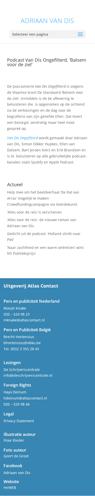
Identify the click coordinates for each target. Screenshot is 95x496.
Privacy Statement (19, 420)
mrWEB (10, 487)
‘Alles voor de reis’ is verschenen (34, 212)
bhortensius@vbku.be (22, 342)
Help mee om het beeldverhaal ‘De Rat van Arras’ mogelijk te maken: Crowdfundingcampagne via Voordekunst (43, 198)
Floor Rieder (14, 440)
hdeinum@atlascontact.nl (25, 398)
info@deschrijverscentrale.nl (28, 375)
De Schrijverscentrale (22, 369)
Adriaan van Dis (47, 20)
